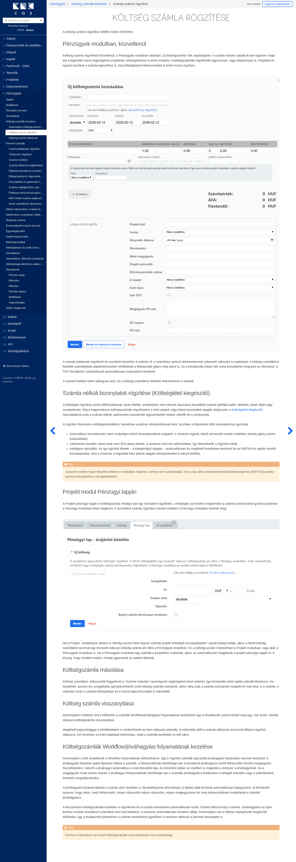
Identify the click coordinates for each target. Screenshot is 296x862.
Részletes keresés (18, 26)
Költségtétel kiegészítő (247, 409)
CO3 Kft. (19, 378)
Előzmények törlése (17, 366)
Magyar (30, 30)
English (20, 30)
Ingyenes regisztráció (277, 4)
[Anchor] (149, 43)
